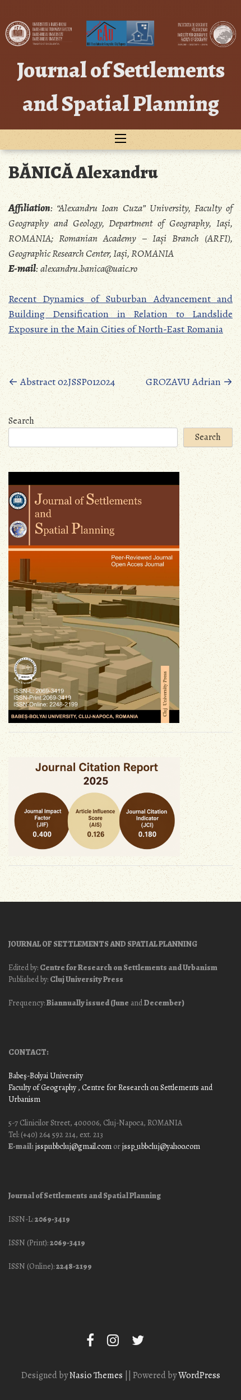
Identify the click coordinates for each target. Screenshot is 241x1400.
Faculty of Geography (42, 1087)
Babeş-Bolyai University (45, 1075)
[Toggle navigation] (120, 139)
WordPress (199, 1375)
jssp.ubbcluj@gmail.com (73, 1146)
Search (21, 421)
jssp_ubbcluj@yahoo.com (161, 1146)
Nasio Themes (96, 1375)
